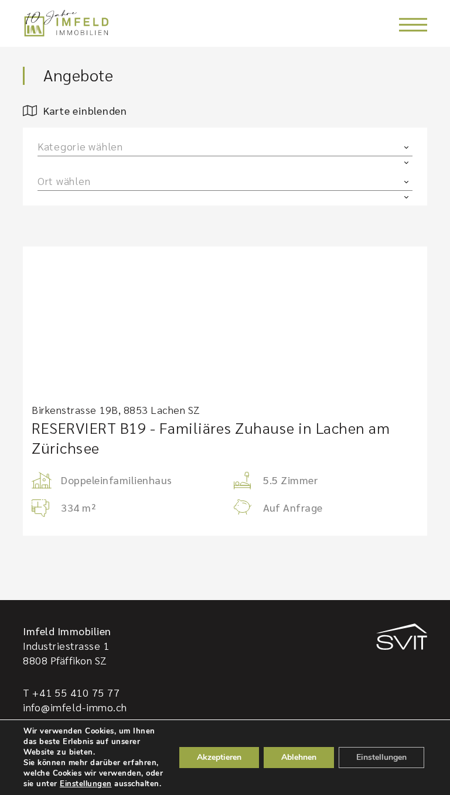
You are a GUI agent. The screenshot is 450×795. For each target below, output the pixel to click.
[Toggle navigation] (413, 25)
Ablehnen (298, 757)
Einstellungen (86, 784)
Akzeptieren (219, 757)
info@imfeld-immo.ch (75, 707)
